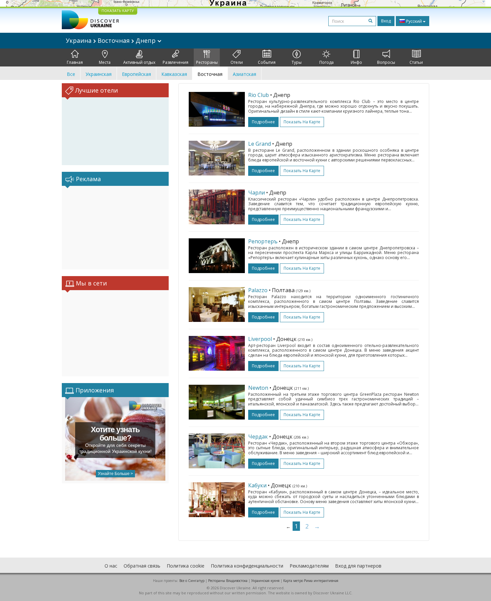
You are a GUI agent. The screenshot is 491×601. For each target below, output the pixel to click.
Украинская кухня (265, 580)
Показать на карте (302, 122)
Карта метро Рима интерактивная (310, 580)
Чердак (258, 436)
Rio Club (258, 95)
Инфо (356, 62)
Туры (297, 62)
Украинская (99, 74)
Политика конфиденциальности (247, 566)
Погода (326, 62)
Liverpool (260, 339)
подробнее (263, 122)
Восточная (209, 74)
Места (105, 62)
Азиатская (244, 74)
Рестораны (207, 62)
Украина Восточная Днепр (111, 40)
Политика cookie (185, 566)
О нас (111, 566)
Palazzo (258, 290)
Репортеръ (263, 241)
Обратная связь (142, 566)
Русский (414, 21)
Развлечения (175, 62)
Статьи (416, 62)
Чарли (256, 192)
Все (71, 74)
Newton (258, 387)
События (267, 62)
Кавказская (174, 74)
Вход (386, 21)
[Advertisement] (115, 227)
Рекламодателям (309, 566)
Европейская (136, 74)
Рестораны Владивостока (228, 580)
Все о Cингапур (191, 580)
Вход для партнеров (358, 566)
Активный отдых (139, 62)
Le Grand (259, 143)
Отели (236, 62)
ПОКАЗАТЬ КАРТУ (118, 10)
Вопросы (386, 62)
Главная (75, 62)
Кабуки (257, 485)
